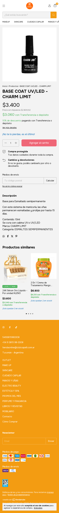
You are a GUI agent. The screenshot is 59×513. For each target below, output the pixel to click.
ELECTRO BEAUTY (11, 385)
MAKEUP (6, 22)
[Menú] (3, 6)
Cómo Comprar (10, 421)
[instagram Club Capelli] (3, 327)
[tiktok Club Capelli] (16, 327)
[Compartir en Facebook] (8, 236)
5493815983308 (11, 337)
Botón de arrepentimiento (19, 495)
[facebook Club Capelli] (10, 327)
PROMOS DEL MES (11, 396)
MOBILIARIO (8, 411)
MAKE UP (6, 365)
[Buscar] (54, 15)
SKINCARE (18, 22)
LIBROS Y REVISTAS (12, 406)
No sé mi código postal (12, 186)
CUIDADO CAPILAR (35, 22)
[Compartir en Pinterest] (16, 236)
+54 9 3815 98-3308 (12, 342)
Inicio (4, 86)
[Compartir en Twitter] (12, 236)
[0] (55, 6)
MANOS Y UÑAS (10, 380)
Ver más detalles (9, 127)
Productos (13, 86)
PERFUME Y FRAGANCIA (14, 401)
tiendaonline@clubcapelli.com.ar (18, 347)
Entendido (38, 508)
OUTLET (6, 360)
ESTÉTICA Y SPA (10, 391)
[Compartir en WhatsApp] (3, 236)
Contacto (7, 416)
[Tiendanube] (14, 500)
